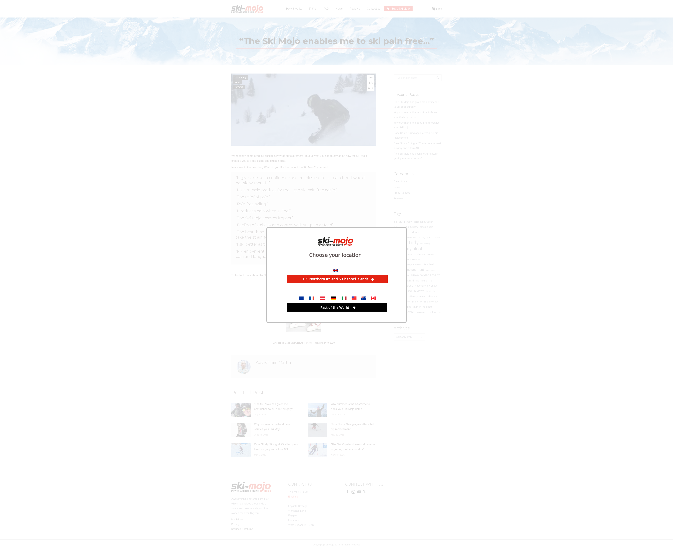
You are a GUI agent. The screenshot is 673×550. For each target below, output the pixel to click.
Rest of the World (335, 307)
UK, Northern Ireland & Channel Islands (335, 279)
